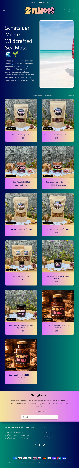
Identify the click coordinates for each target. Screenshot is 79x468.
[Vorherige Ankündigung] (4, 2)
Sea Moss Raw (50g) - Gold (21, 229)
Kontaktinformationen (59, 462)
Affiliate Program (47, 437)
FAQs (43, 427)
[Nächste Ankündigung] (75, 2)
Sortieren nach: (38, 95)
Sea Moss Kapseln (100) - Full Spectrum (57, 327)
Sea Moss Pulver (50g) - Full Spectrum (57, 277)
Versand (49, 462)
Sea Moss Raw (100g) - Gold (57, 229)
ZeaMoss (12, 462)
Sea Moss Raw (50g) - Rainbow (21, 135)
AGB (43, 462)
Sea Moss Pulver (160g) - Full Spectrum (21, 327)
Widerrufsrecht (21, 462)
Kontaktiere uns (47, 432)
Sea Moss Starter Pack (21, 276)
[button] (4, 10)
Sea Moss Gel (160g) (21, 182)
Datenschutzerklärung (34, 462)
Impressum (70, 462)
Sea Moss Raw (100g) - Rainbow (57, 135)
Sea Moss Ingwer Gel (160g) (57, 182)
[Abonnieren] (55, 417)
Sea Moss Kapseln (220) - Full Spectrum (21, 376)
